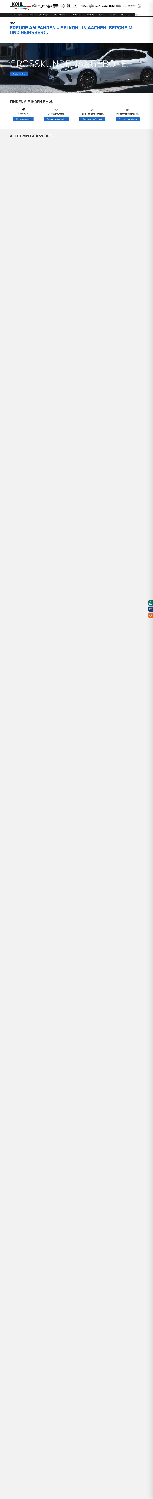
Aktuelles (113, 15)
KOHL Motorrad (75, 15)
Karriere (102, 15)
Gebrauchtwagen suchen (56, 119)
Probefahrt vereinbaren (128, 119)
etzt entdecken (19, 74)
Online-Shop (126, 15)
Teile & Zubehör (59, 15)
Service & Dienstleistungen (38, 15)
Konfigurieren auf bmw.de (92, 119)
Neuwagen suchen (23, 119)
